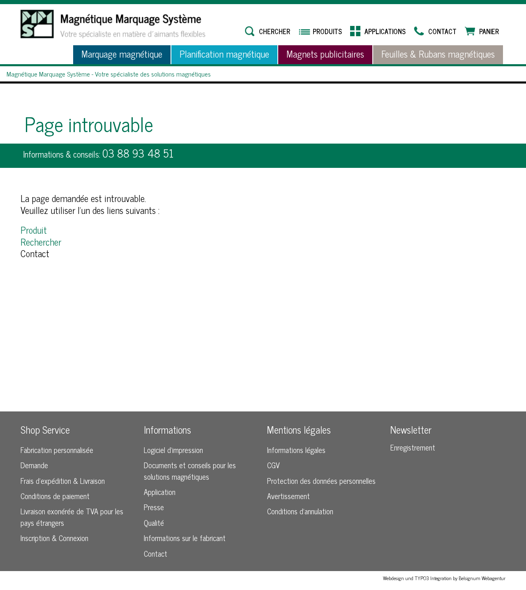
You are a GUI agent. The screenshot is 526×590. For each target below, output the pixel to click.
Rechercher (41, 241)
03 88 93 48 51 (138, 153)
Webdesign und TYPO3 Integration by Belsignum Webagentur (444, 578)
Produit (34, 229)
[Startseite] (113, 23)
